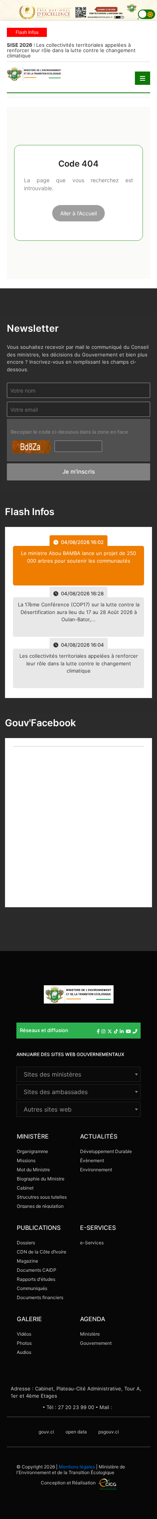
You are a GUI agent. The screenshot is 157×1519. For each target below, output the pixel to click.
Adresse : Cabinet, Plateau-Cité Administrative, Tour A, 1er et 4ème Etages (76, 1392)
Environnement (96, 1169)
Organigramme (32, 1151)
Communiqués (32, 1288)
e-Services (92, 1242)
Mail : (105, 1407)
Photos (24, 1343)
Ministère (90, 1334)
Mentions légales (77, 1467)
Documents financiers (40, 1297)
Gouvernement (96, 1343)
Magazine (27, 1261)
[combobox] (78, 1074)
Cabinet (25, 1188)
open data (76, 1432)
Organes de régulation (40, 1206)
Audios (24, 1352)
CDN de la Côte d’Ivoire (41, 1252)
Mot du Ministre (33, 1169)
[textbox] (78, 1074)
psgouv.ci (108, 1432)
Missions (26, 1160)
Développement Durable (106, 1151)
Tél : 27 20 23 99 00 (70, 1407)
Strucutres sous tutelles (42, 1197)
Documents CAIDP (36, 1270)
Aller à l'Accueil (78, 213)
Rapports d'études (36, 1279)
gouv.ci (46, 1432)
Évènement (92, 1160)
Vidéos (24, 1334)
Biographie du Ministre (40, 1179)
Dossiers (26, 1242)
